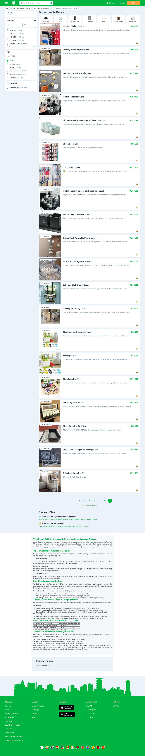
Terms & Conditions (11, 713)
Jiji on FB (89, 706)
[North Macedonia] (103, 747)
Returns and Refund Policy (13, 736)
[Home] (12, 3)
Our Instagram (91, 710)
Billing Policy (9, 721)
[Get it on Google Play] (67, 714)
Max (24, 24)
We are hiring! (9, 710)
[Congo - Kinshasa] (87, 747)
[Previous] (69, 501)
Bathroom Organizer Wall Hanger (68, 519)
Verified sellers (18, 87)
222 (104, 501)
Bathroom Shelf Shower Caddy (48, 519)
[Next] (110, 501)
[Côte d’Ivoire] (72, 747)
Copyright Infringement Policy (15, 740)
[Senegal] (67, 747)
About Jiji (8, 706)
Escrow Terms (9, 729)
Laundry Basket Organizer (63, 526)
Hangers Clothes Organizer (47, 526)
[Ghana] (57, 747)
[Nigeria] (42, 747)
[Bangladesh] (77, 747)
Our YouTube (90, 713)
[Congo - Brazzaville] (93, 747)
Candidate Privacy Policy (13, 725)
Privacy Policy (9, 717)
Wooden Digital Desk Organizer (88, 519)
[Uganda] (47, 747)
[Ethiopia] (62, 747)
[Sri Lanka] (82, 747)
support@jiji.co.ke (38, 706)
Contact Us (35, 713)
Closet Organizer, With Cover (80, 526)
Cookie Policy (9, 733)
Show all (12, 60)
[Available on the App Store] (66, 707)
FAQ (33, 717)
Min (9, 24)
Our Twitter (89, 717)
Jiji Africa (116, 706)
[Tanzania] (52, 747)
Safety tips (35, 710)
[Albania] (98, 747)
